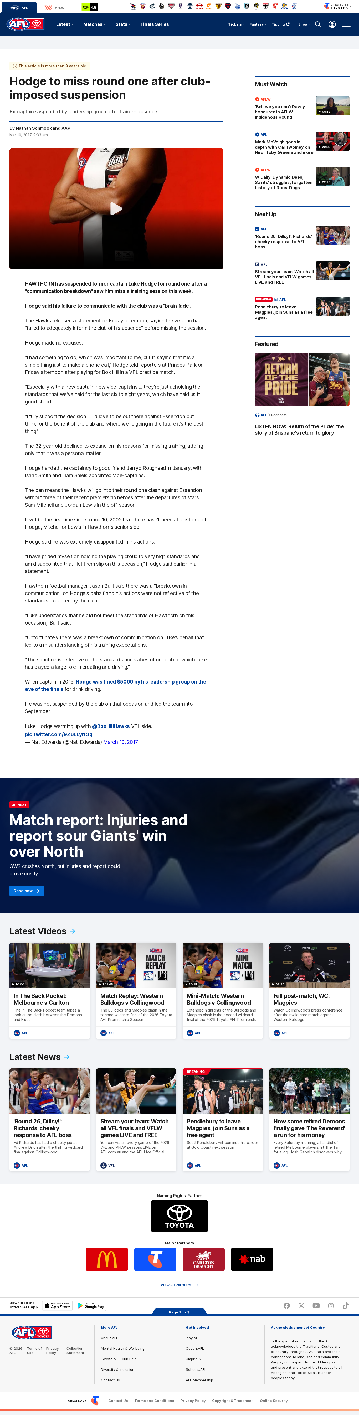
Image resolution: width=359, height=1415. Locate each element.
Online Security (274, 1400)
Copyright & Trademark (233, 1400)
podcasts (279, 415)
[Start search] (318, 24)
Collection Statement (75, 1350)
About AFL (109, 1338)
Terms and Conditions (154, 1400)
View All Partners (176, 1285)
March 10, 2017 (120, 742)
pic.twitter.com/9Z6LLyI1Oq (58, 734)
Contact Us (110, 1380)
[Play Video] (116, 209)
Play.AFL (193, 1338)
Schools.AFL (196, 1369)
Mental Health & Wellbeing (123, 1348)
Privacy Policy (52, 1350)
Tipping (278, 24)
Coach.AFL (195, 1348)
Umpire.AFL (195, 1359)
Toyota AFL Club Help (119, 1359)
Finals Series (155, 24)
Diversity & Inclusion (117, 1369)
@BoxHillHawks (111, 726)
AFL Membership (199, 1380)
